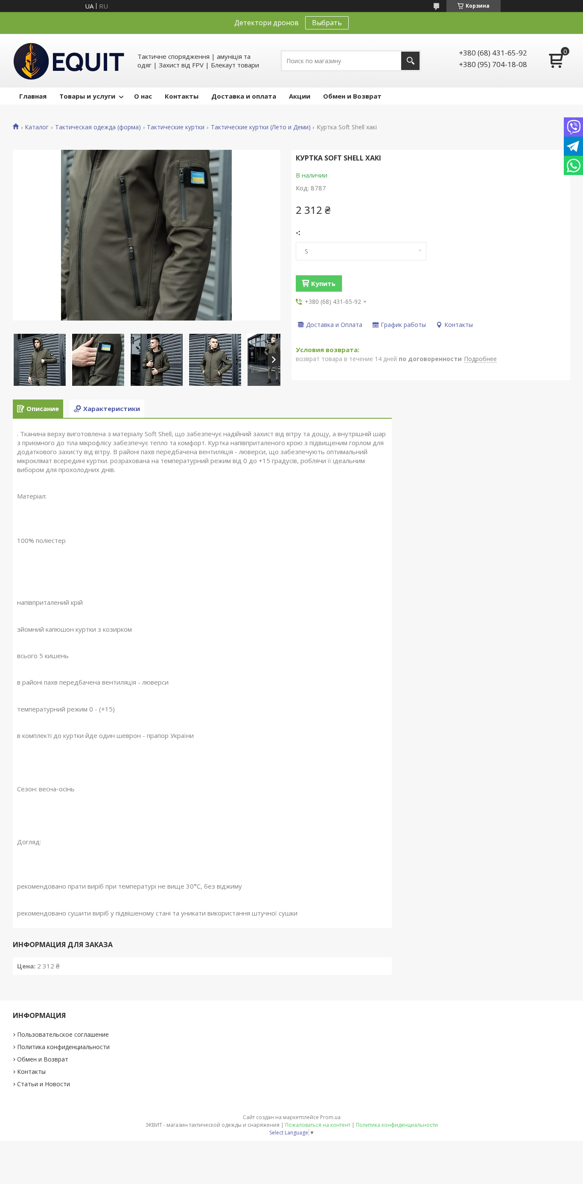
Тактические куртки (175, 127)
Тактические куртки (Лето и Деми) (261, 127)
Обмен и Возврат (352, 96)
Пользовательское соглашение (63, 1034)
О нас (143, 96)
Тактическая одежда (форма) (98, 127)
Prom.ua (330, 1117)
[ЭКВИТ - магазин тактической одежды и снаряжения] (69, 60)
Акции (299, 96)
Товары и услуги (87, 96)
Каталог (37, 127)
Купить (323, 283)
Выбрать (327, 22)
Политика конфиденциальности (63, 1047)
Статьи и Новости (43, 1084)
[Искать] (410, 61)
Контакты (181, 96)
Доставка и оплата (243, 96)
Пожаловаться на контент (317, 1125)
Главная (33, 96)
